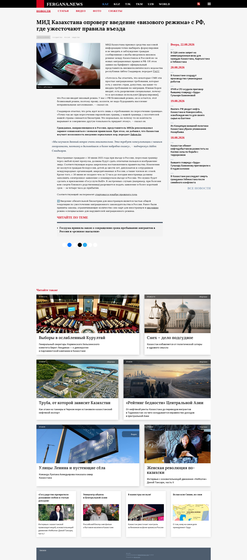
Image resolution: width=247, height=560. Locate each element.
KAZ (105, 4)
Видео (81, 11)
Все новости (199, 188)
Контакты (43, 550)
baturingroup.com (143, 555)
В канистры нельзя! (139, 494)
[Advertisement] (123, 269)
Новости (43, 11)
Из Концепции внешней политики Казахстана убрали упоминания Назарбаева (189, 129)
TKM (139, 4)
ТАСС (156, 71)
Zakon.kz (135, 134)
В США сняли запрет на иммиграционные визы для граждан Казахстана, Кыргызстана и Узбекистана (190, 57)
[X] (64, 245)
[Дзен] (80, 245)
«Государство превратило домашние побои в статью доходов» (53, 497)
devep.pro (137, 557)
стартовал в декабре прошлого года (116, 194)
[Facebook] (90, 245)
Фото (97, 11)
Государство (57, 37)
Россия (67, 37)
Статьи (63, 11)
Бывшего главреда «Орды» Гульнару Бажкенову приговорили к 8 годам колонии (190, 165)
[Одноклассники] (75, 245)
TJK (128, 4)
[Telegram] (85, 245)
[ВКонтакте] (69, 245)
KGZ (117, 4)
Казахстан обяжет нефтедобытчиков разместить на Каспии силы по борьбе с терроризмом (189, 150)
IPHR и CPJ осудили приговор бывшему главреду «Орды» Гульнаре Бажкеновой (187, 92)
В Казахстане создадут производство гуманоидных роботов (186, 78)
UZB (151, 4)
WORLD (164, 4)
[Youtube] (95, 245)
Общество (76, 37)
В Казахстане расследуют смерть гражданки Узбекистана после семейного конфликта (189, 179)
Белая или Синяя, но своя (187, 494)
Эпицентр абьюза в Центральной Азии (95, 496)
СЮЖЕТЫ (115, 11)
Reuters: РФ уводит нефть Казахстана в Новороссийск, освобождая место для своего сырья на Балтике (188, 113)
